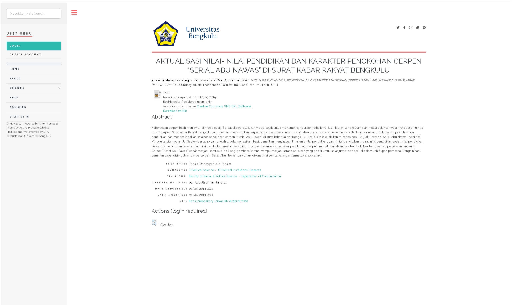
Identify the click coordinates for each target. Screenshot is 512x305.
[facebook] (404, 27)
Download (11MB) (175, 111)
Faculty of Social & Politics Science (213, 176)
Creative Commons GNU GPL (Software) (224, 106)
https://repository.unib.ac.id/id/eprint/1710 (218, 201)
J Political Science (201, 170)
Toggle (74, 12)
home (15, 69)
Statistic (19, 117)
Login (15, 46)
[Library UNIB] (424, 27)
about (16, 78)
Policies (18, 107)
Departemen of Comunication (261, 176)
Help (14, 97)
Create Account (26, 54)
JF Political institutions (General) (239, 170)
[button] (154, 223)
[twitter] (398, 27)
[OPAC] (417, 27)
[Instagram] (410, 27)
